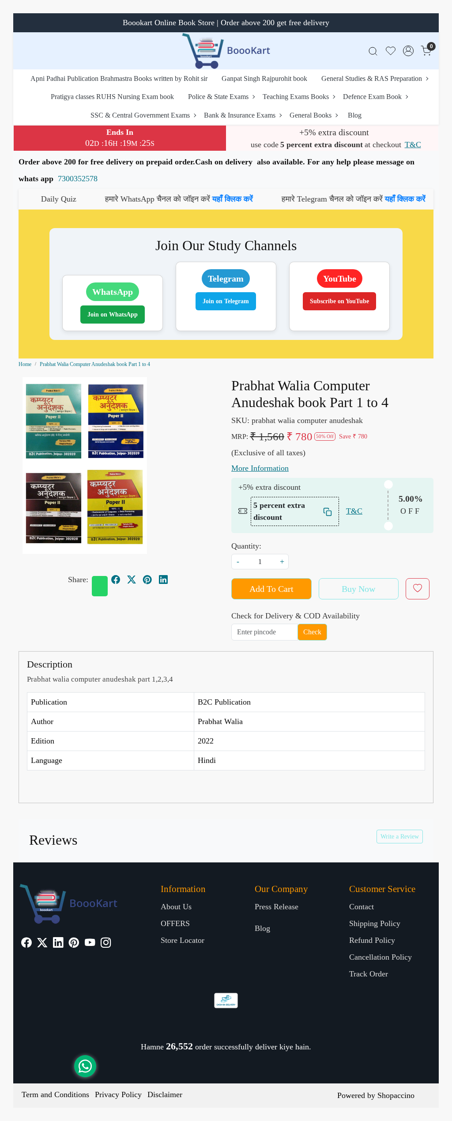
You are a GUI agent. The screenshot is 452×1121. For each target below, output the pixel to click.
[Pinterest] (74, 944)
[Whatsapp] (100, 586)
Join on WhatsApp (112, 314)
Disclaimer (164, 1094)
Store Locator (182, 940)
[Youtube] (90, 944)
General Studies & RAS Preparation (371, 78)
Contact (361, 906)
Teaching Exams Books (296, 96)
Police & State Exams (218, 96)
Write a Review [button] (399, 836)
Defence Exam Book (372, 96)
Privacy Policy (118, 1094)
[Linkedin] (58, 944)
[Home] (226, 51)
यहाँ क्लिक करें (197, 198)
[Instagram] (106, 944)
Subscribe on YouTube (339, 301)
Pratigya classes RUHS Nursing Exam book (112, 96)
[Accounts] (408, 51)
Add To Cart (271, 589)
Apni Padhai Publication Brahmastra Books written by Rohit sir (118, 78)
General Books (310, 115)
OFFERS (175, 923)
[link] (373, 51)
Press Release (276, 906)
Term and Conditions (55, 1094)
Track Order (368, 973)
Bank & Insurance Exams (239, 115)
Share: (78, 579)
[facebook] (116, 579)
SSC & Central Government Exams (140, 115)
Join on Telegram (226, 301)
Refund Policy (372, 940)
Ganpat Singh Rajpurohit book (264, 78)
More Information (260, 468)
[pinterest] (147, 579)
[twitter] (131, 579)
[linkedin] (163, 579)
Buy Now (358, 589)
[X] (42, 944)
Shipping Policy (374, 923)
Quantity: (246, 545)
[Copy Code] (328, 511)
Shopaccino (395, 1095)
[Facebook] (26, 944)
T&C (413, 144)
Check (312, 632)
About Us (176, 906)
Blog (355, 115)
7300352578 (78, 178)
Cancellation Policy (380, 957)
